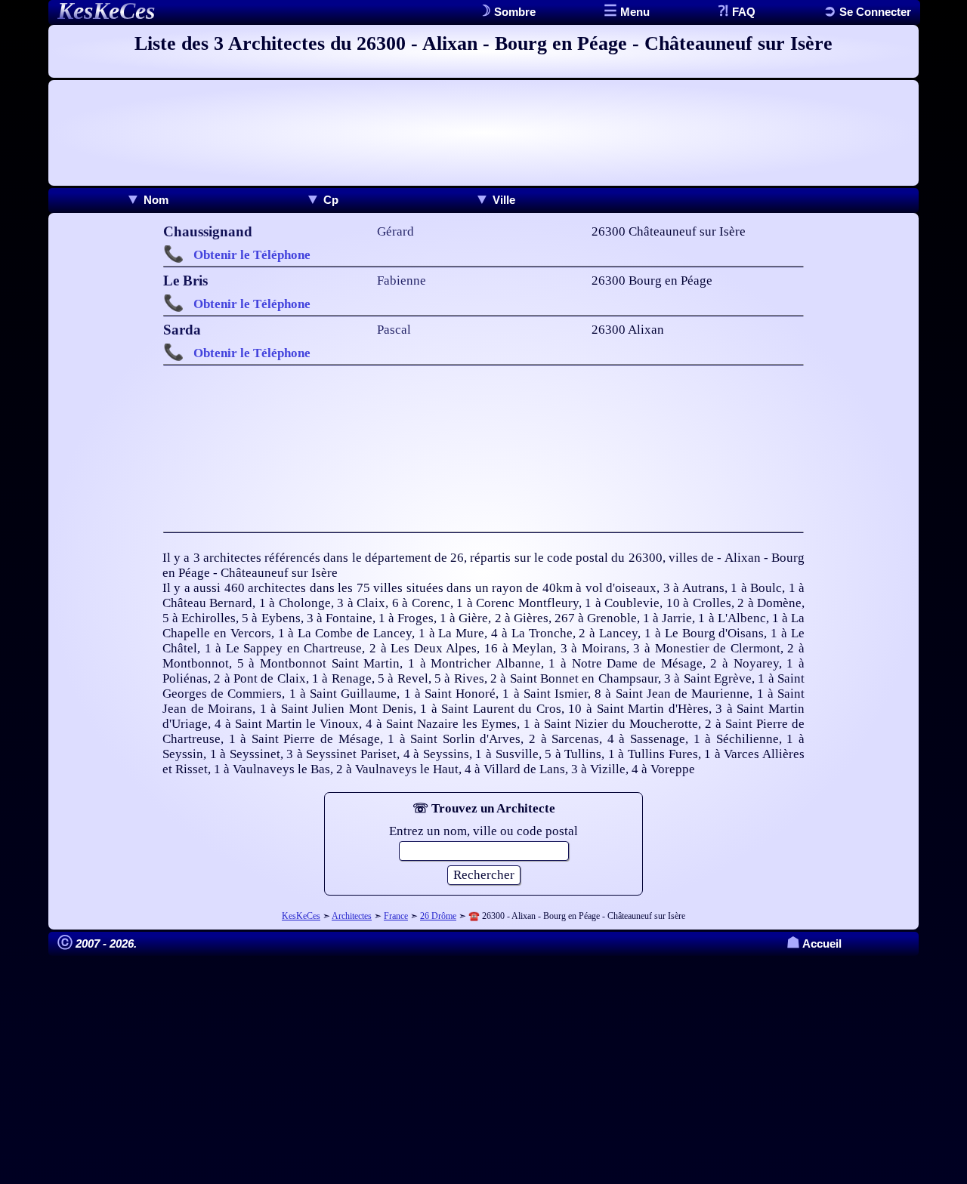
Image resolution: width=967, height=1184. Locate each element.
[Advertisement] (483, 133)
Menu (633, 11)
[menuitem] (146, 199)
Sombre (513, 11)
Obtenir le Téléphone (251, 255)
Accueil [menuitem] (814, 943)
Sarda (182, 330)
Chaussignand (207, 231)
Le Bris (185, 280)
